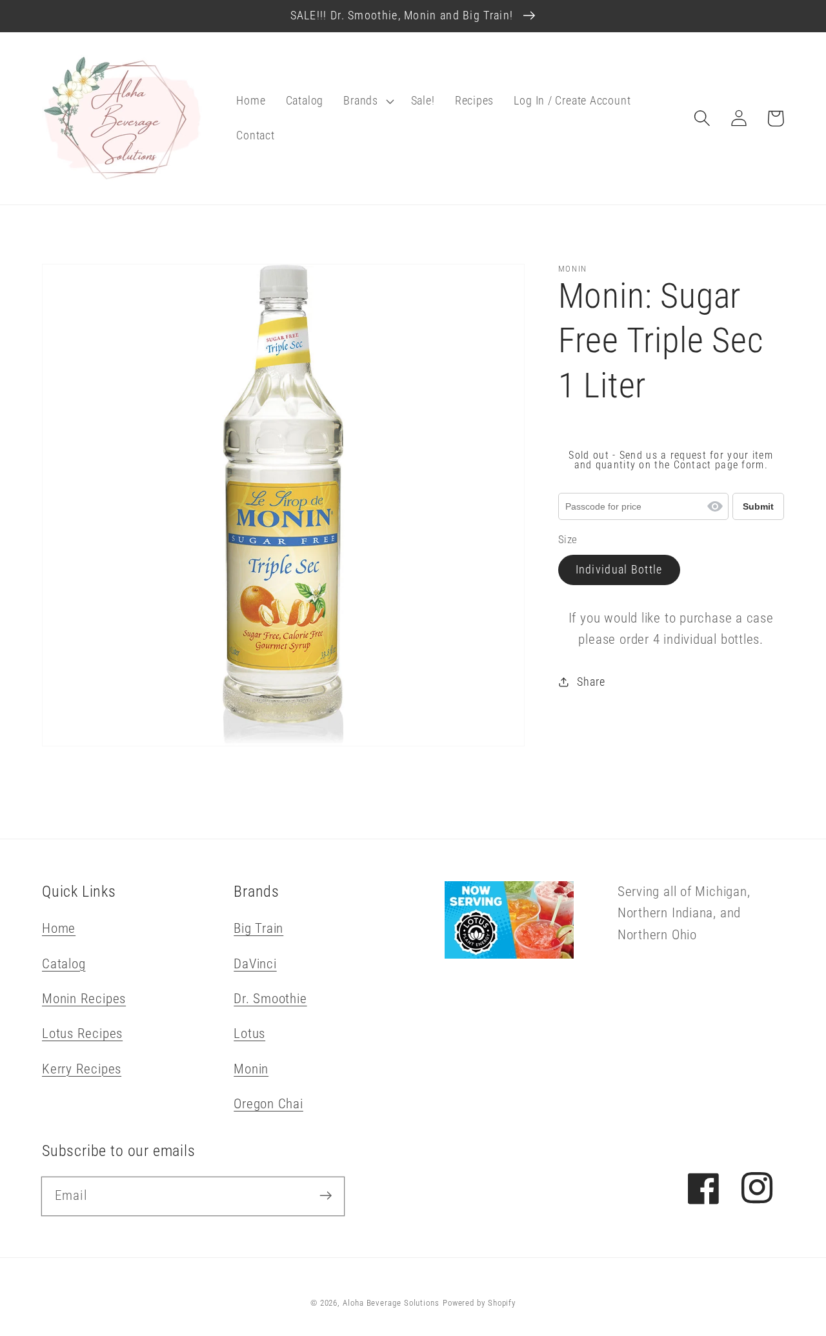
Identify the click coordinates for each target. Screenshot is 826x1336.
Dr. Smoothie (270, 998)
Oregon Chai (268, 1104)
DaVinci (255, 964)
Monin (251, 1069)
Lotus (249, 1033)
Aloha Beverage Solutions (391, 1303)
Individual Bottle (619, 570)
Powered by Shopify (479, 1303)
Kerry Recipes (81, 1069)
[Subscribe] (325, 1195)
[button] (367, 101)
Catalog (63, 964)
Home (59, 928)
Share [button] (591, 682)
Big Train (258, 928)
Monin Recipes (84, 998)
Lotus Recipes (82, 1033)
